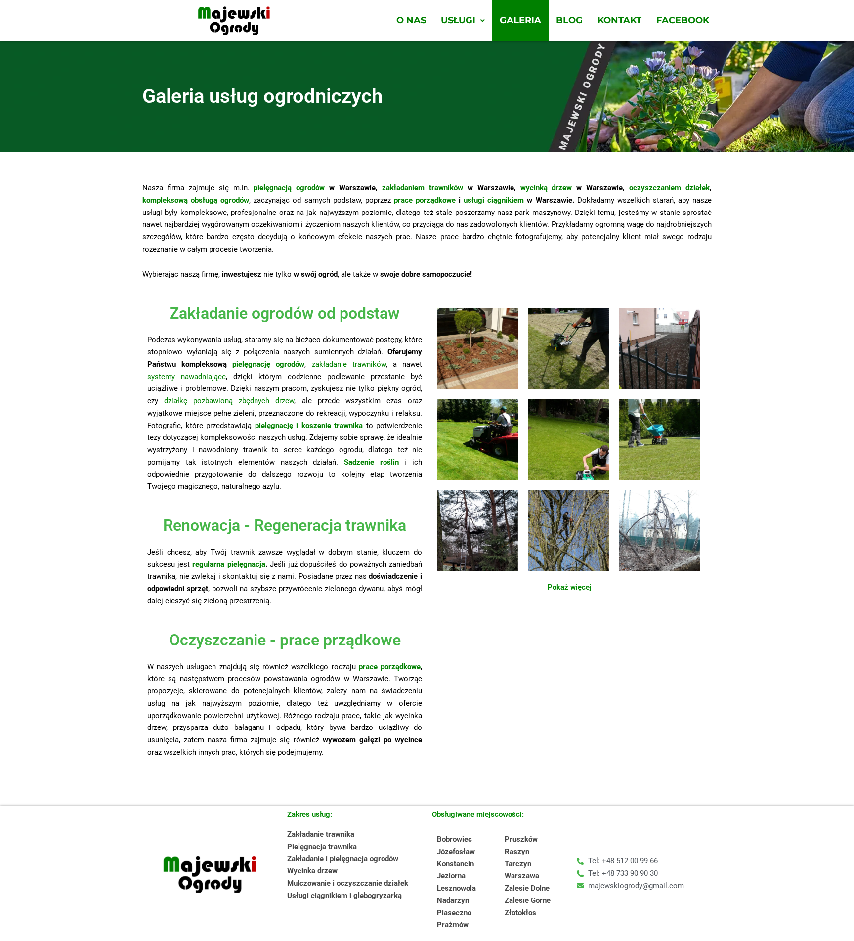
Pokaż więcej (570, 587)
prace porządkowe (425, 200)
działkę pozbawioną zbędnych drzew (229, 400)
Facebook (682, 20)
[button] (462, 20)
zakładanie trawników (349, 364)
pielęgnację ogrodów (268, 364)
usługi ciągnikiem (494, 200)
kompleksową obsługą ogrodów (195, 200)
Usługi (458, 20)
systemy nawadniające (186, 376)
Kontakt (619, 20)
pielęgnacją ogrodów (289, 187)
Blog (569, 20)
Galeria (520, 20)
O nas (411, 20)
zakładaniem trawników (422, 187)
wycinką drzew (546, 187)
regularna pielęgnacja (228, 564)
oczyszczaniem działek (669, 187)
